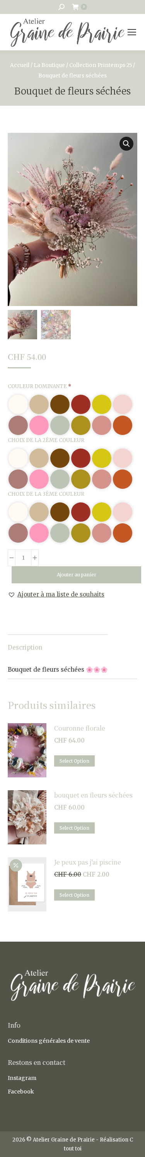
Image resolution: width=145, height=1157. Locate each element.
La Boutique (49, 65)
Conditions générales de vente (49, 1040)
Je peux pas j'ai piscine (87, 862)
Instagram (22, 1077)
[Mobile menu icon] (131, 32)
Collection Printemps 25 (100, 65)
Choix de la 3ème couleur (46, 494)
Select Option (74, 761)
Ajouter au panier (76, 575)
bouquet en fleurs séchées (93, 795)
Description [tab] (25, 647)
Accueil (19, 65)
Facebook (21, 1091)
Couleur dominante (39, 386)
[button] (126, 144)
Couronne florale (79, 728)
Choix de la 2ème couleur (46, 440)
